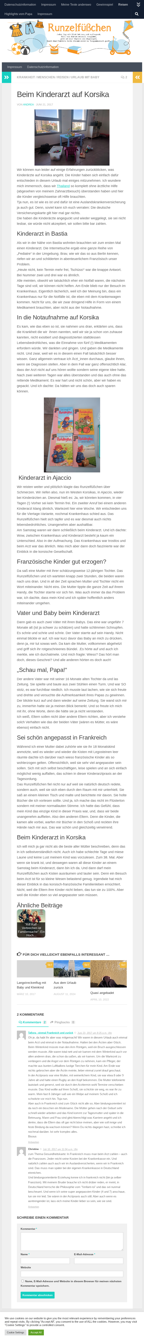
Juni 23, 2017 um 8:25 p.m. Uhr (94, 1033)
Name (25, 1254)
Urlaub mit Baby (85, 77)
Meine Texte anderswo (76, 4)
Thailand (63, 186)
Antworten (33, 1142)
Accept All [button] (36, 1332)
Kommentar (29, 1228)
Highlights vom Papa (18, 14)
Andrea (28, 104)
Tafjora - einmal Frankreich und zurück (50, 1032)
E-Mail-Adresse (84, 1254)
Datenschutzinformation (20, 4)
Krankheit (26, 77)
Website (26, 1267)
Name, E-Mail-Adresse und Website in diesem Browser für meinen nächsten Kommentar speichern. (71, 1283)
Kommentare (34, 1022)
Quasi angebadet (102, 993)
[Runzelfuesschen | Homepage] (72, 36)
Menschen (46, 77)
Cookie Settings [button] (15, 1332)
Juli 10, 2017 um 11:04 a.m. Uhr (60, 1149)
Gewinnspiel (104, 4)
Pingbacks (64, 1022)
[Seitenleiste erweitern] (6, 77)
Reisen (123, 4)
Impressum (48, 4)
